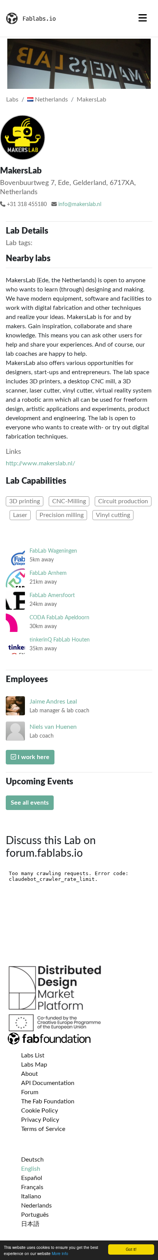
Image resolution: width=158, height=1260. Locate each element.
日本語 (30, 1224)
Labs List (32, 1055)
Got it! (131, 1249)
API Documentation (47, 1083)
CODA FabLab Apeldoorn (59, 617)
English (30, 1169)
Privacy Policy (40, 1120)
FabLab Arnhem (48, 573)
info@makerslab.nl (79, 204)
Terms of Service (43, 1129)
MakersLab (91, 100)
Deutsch (32, 1160)
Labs (12, 100)
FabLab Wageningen (53, 551)
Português (35, 1215)
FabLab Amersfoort (52, 595)
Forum (29, 1092)
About (29, 1074)
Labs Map (34, 1065)
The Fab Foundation (47, 1101)
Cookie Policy (39, 1111)
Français (32, 1187)
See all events (30, 803)
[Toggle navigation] (142, 18)
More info (60, 1253)
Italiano (31, 1196)
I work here (32, 757)
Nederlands (36, 1206)
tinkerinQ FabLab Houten (60, 640)
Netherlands (50, 100)
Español (31, 1178)
